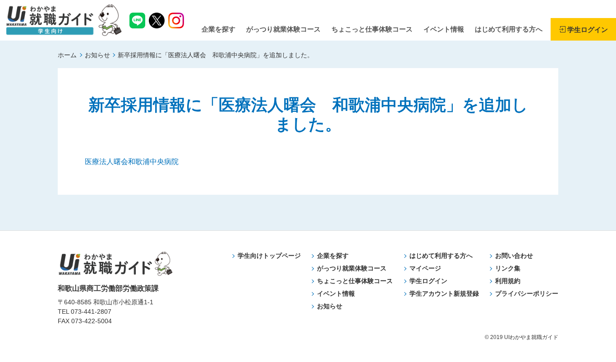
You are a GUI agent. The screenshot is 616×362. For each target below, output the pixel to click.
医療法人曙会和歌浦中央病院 (132, 161)
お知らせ (97, 55)
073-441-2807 (91, 311)
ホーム (67, 55)
